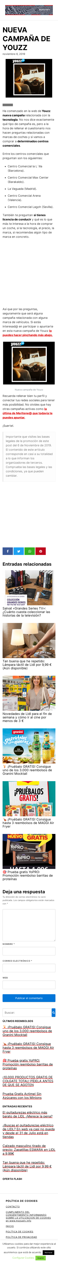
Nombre (9, 944)
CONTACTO (13, 1206)
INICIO (10, 1226)
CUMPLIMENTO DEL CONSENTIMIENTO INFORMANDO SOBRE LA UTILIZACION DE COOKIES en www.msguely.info (28, 1216)
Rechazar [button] (48, 1252)
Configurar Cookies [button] (23, 1257)
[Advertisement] (29, 273)
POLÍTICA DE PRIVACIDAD (21, 1237)
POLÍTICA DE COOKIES (19, 1231)
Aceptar (40, 1258)
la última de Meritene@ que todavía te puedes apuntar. (28, 413)
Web (5, 977)
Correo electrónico (17, 961)
